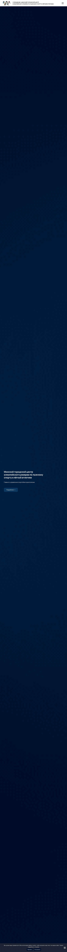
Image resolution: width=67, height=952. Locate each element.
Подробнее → (10, 490)
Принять (30, 949)
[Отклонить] (65, 948)
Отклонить (37, 949)
